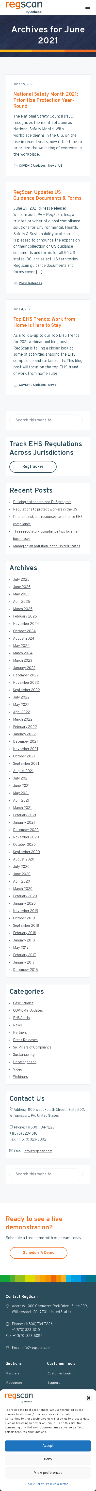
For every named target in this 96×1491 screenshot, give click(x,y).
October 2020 (24, 845)
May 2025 (21, 594)
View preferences (48, 1473)
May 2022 (21, 705)
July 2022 (21, 697)
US (60, 166)
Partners (20, 1033)
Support (54, 1383)
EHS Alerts (21, 1018)
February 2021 (24, 815)
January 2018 (24, 940)
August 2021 (23, 771)
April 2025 (21, 602)
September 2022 (26, 690)
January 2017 (24, 962)
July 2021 (21, 778)
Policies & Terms (57, 1484)
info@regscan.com (38, 1151)
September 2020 (26, 852)
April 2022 (21, 712)
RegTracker (32, 466)
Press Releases (30, 283)
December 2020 (26, 830)
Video (17, 1069)
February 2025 (25, 616)
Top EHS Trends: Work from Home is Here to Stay (44, 323)
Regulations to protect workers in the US (45, 509)
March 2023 (22, 660)
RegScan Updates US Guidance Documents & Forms (47, 196)
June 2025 (22, 587)
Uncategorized (24, 1062)
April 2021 (21, 800)
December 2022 (26, 675)
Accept (48, 1446)
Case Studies (23, 1003)
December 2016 (25, 970)
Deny (48, 1459)
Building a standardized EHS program (42, 502)
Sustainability (24, 1055)
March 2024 (22, 653)
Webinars (20, 1077)
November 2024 (26, 624)
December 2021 (25, 741)
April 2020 (21, 881)
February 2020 (25, 896)
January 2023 (24, 668)
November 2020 (26, 837)
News (52, 166)
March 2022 (22, 719)
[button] (88, 1398)
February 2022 (25, 727)
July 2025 (21, 580)
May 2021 (21, 793)
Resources (14, 1383)
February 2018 (24, 933)
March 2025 (22, 609)
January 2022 (24, 734)
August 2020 (23, 859)
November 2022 (26, 683)
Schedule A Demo (38, 1252)
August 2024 (23, 638)
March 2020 (22, 889)
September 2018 (26, 926)
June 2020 (22, 874)
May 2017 (21, 948)
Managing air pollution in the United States (46, 546)
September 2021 (26, 764)
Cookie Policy (35, 1484)
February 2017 (24, 955)
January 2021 (24, 822)
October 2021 (24, 756)
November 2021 (25, 749)
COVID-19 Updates (32, 166)
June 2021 (21, 786)
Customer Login (60, 1373)
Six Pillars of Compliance (32, 1047)
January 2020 (24, 903)
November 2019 (25, 911)
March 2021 (22, 808)
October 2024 (24, 631)
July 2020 (21, 867)
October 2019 (24, 918)
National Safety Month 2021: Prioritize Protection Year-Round (45, 101)
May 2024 (21, 646)
